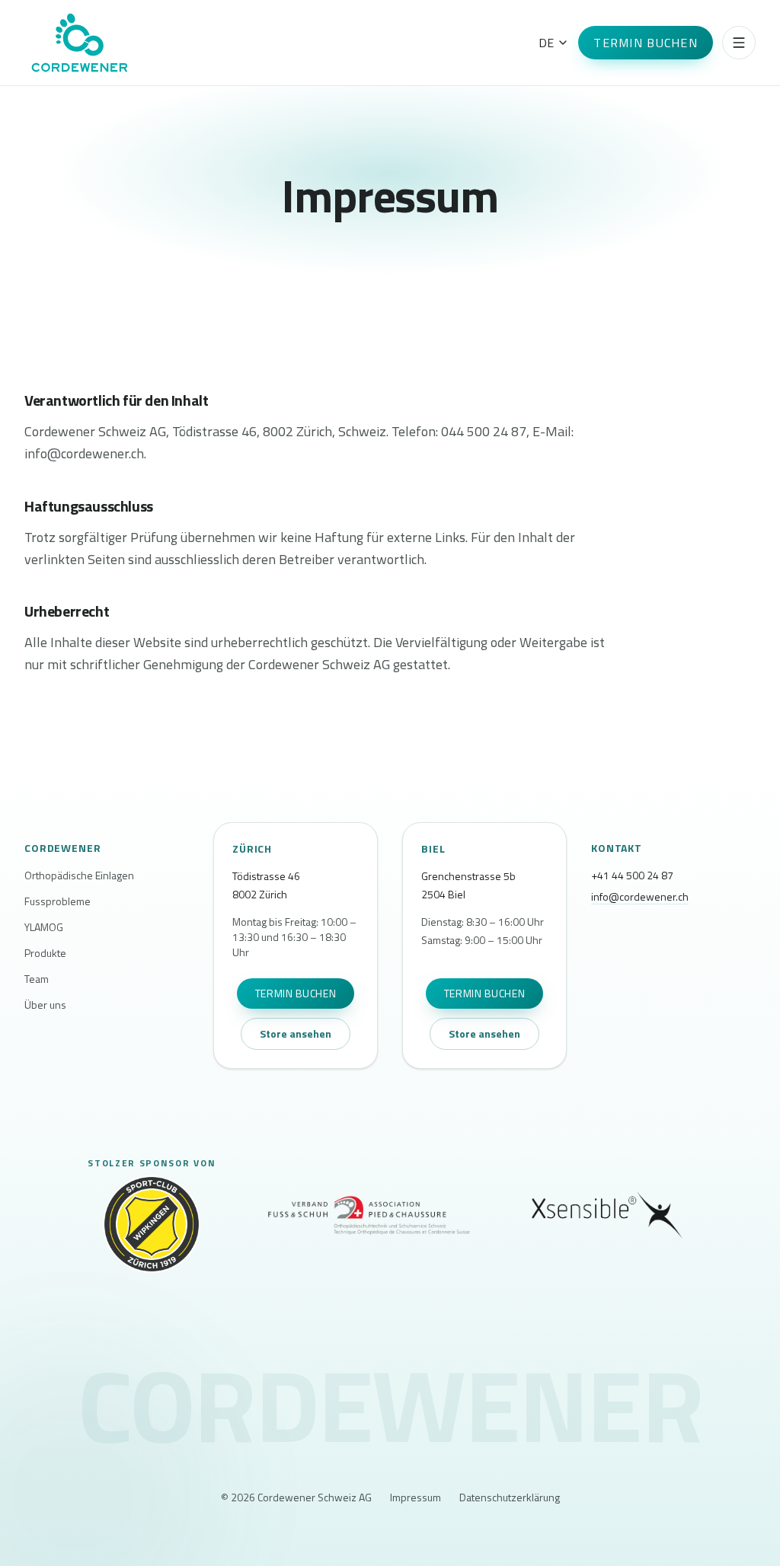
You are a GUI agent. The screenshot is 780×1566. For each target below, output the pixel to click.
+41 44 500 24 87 (632, 875)
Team (36, 979)
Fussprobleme (57, 901)
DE (546, 42)
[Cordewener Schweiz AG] (79, 42)
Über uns (45, 1005)
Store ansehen (295, 1033)
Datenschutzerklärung (509, 1497)
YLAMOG (43, 927)
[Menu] (739, 42)
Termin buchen (645, 42)
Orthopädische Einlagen (79, 875)
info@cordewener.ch (640, 896)
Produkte (45, 953)
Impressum (415, 1497)
